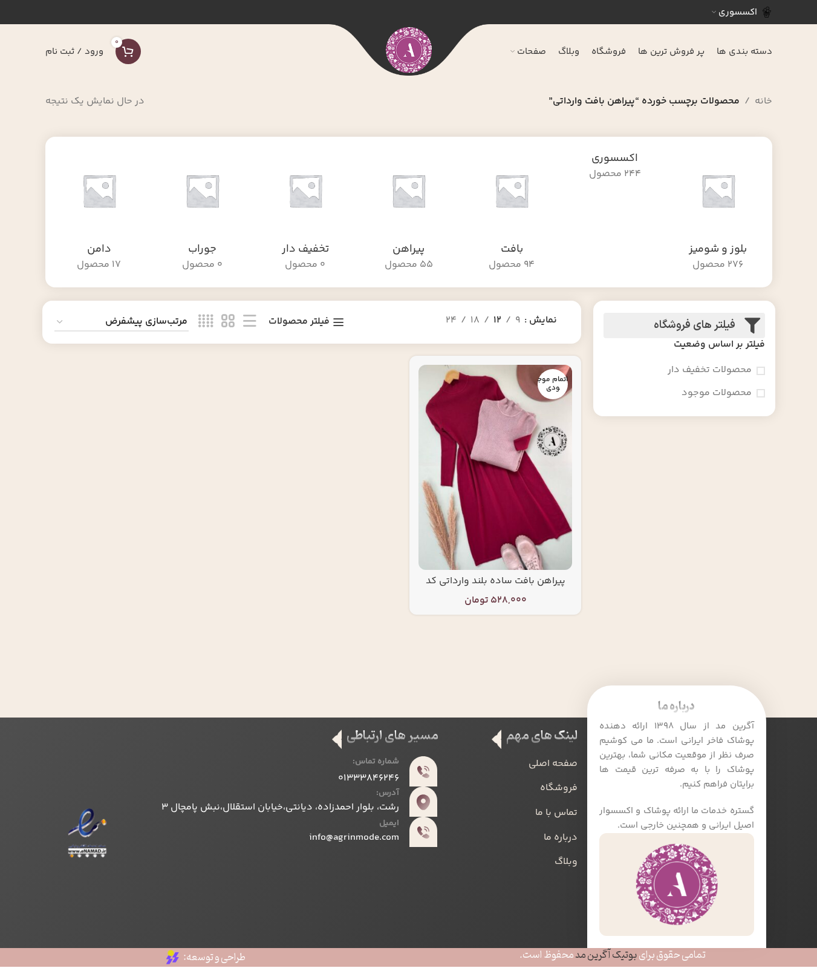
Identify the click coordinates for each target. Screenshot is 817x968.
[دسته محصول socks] (202, 212)
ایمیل (389, 823)
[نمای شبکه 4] (205, 322)
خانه (763, 101)
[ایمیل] (423, 832)
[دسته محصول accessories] (614, 166)
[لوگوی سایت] (409, 51)
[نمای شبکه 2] (228, 322)
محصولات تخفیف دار (710, 370)
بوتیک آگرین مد (606, 955)
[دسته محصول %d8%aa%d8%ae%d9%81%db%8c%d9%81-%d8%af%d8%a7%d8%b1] (305, 212)
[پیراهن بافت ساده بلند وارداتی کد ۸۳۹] (495, 467)
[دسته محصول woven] (512, 212)
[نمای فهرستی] (249, 322)
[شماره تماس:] (423, 771)
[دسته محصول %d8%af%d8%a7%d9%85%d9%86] (99, 212)
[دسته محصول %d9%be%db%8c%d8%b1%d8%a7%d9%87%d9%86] (408, 212)
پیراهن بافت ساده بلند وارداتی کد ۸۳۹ (495, 588)
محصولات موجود (717, 393)
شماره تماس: (376, 761)
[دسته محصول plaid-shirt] (718, 212)
